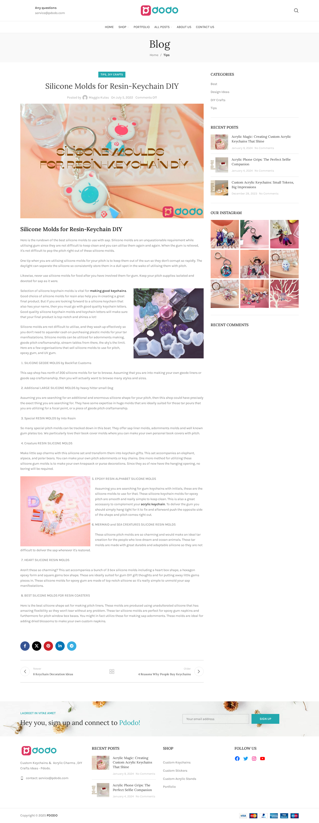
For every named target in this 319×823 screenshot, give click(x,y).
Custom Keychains (177, 762)
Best (214, 84)
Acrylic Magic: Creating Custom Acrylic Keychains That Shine (261, 138)
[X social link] (36, 646)
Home (154, 55)
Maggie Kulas (99, 97)
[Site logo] (159, 10)
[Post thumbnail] (219, 142)
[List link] (52, 778)
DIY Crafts (115, 74)
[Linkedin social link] (60, 646)
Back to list (111, 671)
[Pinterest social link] (48, 646)
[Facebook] (237, 758)
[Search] (296, 10)
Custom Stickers (175, 771)
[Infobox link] (20, 10)
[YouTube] (262, 758)
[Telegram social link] (71, 646)
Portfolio (169, 787)
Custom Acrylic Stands (179, 779)
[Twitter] (245, 758)
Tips (166, 55)
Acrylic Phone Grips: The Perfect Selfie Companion (132, 787)
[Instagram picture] (225, 234)
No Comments (264, 148)
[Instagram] (254, 758)
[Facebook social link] (25, 646)
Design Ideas (220, 92)
